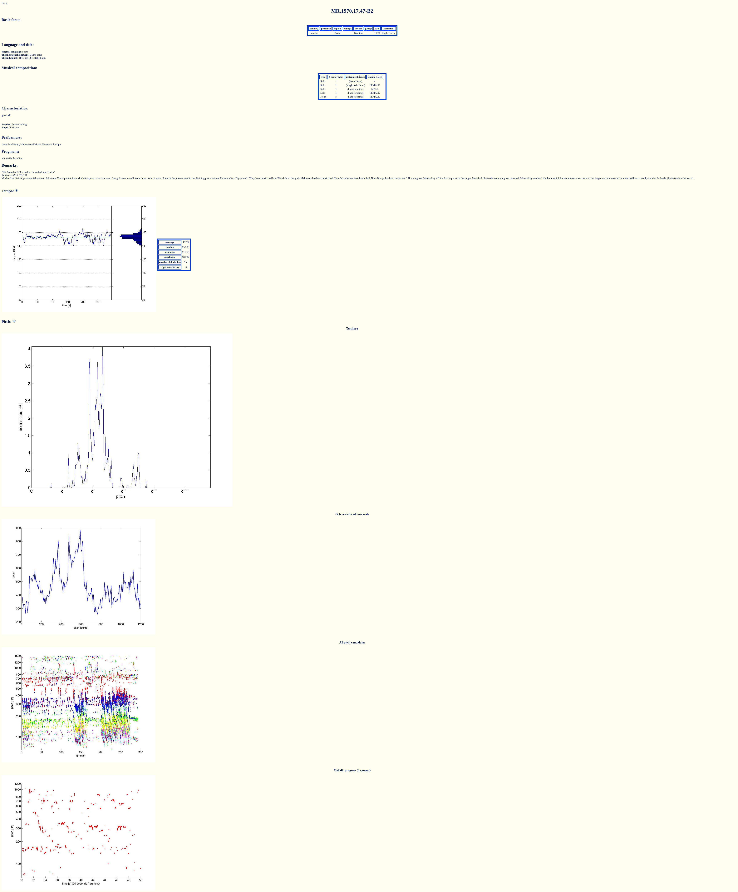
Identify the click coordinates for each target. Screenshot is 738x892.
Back (4, 3)
